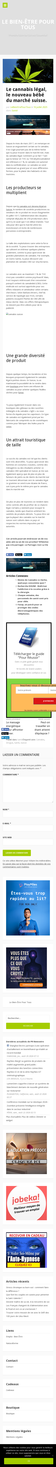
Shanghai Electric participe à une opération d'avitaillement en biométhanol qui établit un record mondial (28, 1049)
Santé (15, 110)
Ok (29, 1461)
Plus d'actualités (13, 1116)
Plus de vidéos (28, 1116)
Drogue (9, 742)
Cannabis (40, 739)
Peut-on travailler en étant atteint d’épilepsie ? (42, 726)
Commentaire (11, 774)
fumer (21, 392)
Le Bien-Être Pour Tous (28, 24)
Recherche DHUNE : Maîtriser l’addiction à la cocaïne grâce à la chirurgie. (33, 589)
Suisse (24, 742)
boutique (14, 386)
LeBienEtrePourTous (20, 107)
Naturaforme (12, 1343)
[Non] (52, 1455)
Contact (9, 1366)
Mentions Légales (14, 1437)
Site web (7, 837)
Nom (6, 809)
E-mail (7, 823)
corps (8, 426)
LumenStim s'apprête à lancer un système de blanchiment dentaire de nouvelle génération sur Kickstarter (28, 1087)
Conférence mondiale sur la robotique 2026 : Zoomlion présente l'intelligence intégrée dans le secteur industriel (27, 1106)
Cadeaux (10, 1390)
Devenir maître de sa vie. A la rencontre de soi (27, 1301)
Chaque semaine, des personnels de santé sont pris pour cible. (33, 598)
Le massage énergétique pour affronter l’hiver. (14, 726)
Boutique (10, 1413)
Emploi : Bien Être (14, 1336)
